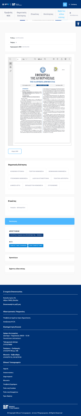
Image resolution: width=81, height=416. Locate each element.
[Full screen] (57, 59)
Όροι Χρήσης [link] (7, 396)
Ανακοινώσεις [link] (8, 372)
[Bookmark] (10, 67)
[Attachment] (10, 71)
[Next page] (26, 59)
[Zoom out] (35, 59)
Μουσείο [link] (6, 380)
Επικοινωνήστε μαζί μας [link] (12, 304)
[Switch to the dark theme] (53, 59)
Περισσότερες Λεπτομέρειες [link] (12, 338)
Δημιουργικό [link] (7, 376)
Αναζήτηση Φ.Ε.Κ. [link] (9, 322)
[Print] (65, 59)
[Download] (61, 59)
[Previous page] (14, 59)
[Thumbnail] (10, 63)
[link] (78, 23)
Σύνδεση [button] (74, 4)
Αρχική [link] (5, 369)
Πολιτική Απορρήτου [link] (10, 392)
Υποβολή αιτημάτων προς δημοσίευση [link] (16, 318)
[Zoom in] (45, 59)
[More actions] (69, 59)
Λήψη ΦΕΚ (14, 151)
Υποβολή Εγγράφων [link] (10, 384)
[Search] (10, 59)
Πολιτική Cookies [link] (9, 388)
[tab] (10, 64)
